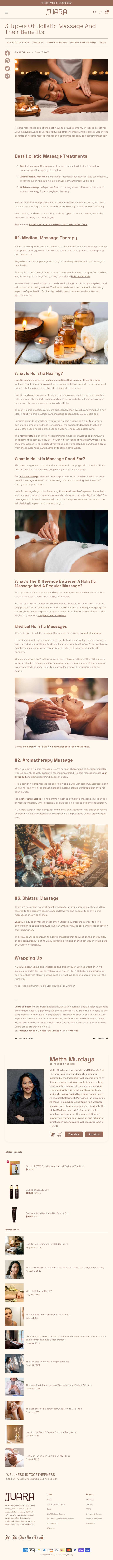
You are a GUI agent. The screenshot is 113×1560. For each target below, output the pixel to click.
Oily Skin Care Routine (56, 1514)
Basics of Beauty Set (37, 1189)
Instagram (45, 1030)
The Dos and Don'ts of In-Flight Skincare (47, 1361)
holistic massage (28, 476)
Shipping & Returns (94, 1514)
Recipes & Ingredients (83, 42)
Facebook (32, 1030)
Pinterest (73, 1030)
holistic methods (80, 276)
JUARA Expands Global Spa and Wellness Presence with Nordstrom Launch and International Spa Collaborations (66, 1338)
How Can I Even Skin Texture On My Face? (48, 1455)
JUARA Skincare (51, 1555)
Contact (89, 1504)
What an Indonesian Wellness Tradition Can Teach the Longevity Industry (65, 1267)
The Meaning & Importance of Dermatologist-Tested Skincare (59, 1385)
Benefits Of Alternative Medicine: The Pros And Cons (58, 224)
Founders (73, 1134)
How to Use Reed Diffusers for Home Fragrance (51, 1432)
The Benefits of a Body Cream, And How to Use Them (54, 1408)
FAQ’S (88, 1509)
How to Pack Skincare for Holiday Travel (47, 1243)
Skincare (37, 42)
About (94, 1134)
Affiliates (50, 1528)
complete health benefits (52, 615)
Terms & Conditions (94, 1518)
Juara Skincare (23, 1006)
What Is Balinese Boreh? (39, 1291)
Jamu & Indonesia (56, 42)
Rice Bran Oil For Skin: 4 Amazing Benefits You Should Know (56, 746)
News (103, 42)
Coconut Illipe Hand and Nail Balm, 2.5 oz (47, 1213)
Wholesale (90, 1523)
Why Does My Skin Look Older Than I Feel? (48, 1314)
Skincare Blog (52, 1523)
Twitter (22, 1030)
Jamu (53, 1082)
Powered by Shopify (66, 1555)
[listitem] (7, 53)
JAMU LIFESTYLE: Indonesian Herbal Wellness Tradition (55, 1166)
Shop (49, 1499)
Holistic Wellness (18, 42)
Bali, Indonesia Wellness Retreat (60, 1518)
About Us (90, 1499)
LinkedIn (57, 1030)
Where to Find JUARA (56, 1504)
